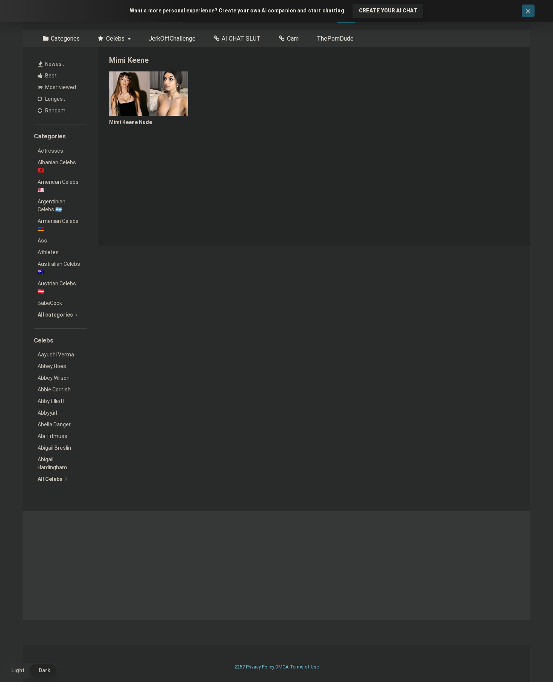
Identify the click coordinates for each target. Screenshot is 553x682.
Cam (293, 38)
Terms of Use (304, 667)
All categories (56, 315)
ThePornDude (335, 38)
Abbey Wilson (54, 378)
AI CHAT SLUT (241, 38)
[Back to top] (528, 659)
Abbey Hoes (52, 366)
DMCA (282, 667)
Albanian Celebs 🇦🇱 (57, 166)
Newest (54, 64)
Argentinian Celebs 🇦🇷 (51, 205)
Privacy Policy (260, 667)
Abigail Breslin (54, 448)
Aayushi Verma (56, 355)
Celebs (115, 38)
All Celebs (51, 479)
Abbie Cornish (54, 389)
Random (54, 111)
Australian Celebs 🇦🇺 (59, 268)
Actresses (50, 151)
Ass (42, 241)
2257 (239, 667)
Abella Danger (54, 424)
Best (50, 76)
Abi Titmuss (52, 436)
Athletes (48, 252)
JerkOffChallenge (172, 38)
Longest (54, 99)
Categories (65, 38)
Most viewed (60, 87)
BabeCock (50, 303)
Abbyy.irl (47, 413)
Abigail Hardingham (52, 463)
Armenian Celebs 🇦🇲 (58, 225)
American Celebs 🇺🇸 (58, 186)
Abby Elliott (51, 401)
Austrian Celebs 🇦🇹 (57, 287)
